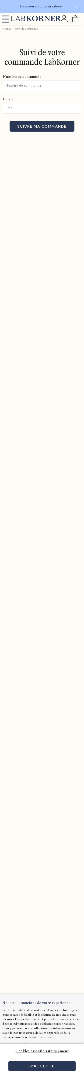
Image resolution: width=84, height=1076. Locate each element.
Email (8, 99)
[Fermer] (75, 8)
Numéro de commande (22, 76)
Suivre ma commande (42, 126)
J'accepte (42, 1066)
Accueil (6, 29)
